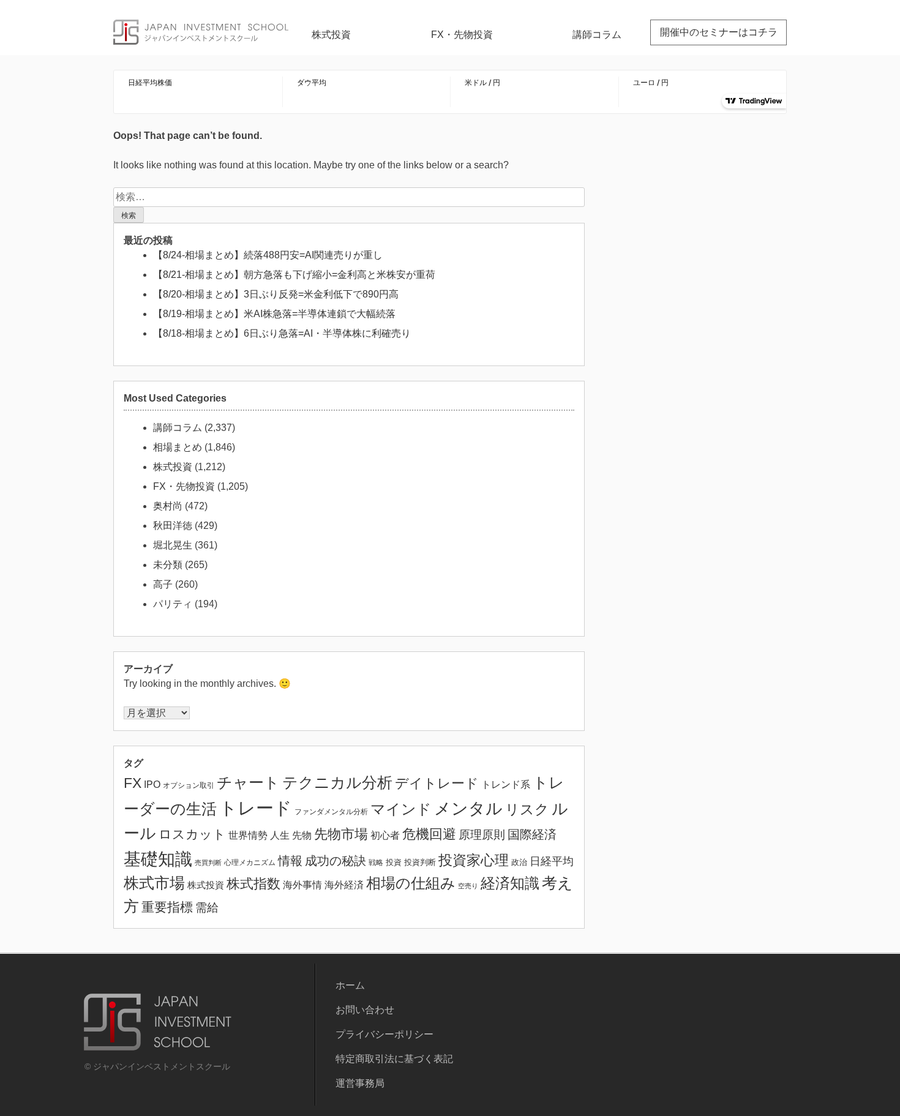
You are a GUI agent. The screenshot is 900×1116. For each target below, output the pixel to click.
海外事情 (302, 884)
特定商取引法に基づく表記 (394, 1059)
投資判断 (420, 862)
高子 (163, 584)
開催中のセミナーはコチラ (719, 32)
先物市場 (341, 834)
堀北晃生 (172, 545)
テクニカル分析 (337, 782)
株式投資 (331, 34)
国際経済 (532, 834)
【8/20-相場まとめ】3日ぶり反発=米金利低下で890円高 (276, 294)
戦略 (376, 862)
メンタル (468, 809)
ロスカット (192, 834)
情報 (290, 860)
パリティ (172, 604)
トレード (255, 808)
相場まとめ (177, 447)
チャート (248, 782)
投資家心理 (473, 860)
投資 (394, 862)
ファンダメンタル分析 (331, 811)
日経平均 (552, 861)
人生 (280, 835)
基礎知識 (158, 859)
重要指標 (167, 907)
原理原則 (482, 834)
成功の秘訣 (335, 860)
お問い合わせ (365, 1010)
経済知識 (510, 883)
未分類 (167, 565)
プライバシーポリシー (384, 1034)
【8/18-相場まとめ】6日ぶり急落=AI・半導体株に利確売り (282, 333)
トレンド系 (505, 784)
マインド (401, 809)
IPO (152, 784)
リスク (527, 809)
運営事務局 (360, 1083)
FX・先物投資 (462, 34)
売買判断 (208, 862)
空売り (468, 885)
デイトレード (437, 783)
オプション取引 (188, 785)
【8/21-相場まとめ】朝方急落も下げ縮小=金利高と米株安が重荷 (294, 274)
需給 (207, 907)
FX (132, 783)
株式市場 (154, 883)
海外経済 (344, 884)
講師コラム (596, 34)
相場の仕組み (411, 883)
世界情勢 (248, 835)
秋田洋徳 (172, 525)
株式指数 (253, 883)
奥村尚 (167, 506)
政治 (519, 862)
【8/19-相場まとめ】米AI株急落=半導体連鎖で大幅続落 (274, 314)
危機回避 (429, 834)
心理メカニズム (250, 862)
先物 (302, 835)
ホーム (350, 985)
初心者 (385, 835)
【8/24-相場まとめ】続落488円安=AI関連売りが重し (268, 255)
